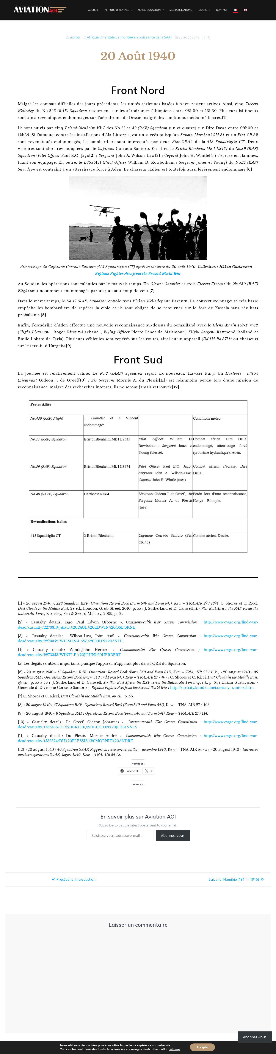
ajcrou (75, 37)
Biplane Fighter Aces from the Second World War (138, 273)
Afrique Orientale (101, 37)
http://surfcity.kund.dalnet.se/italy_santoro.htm (212, 687)
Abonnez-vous (173, 835)
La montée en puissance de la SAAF (144, 37)
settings (174, 1049)
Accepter (202, 1047)
